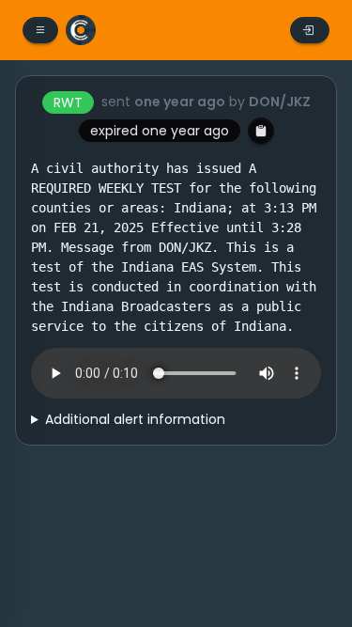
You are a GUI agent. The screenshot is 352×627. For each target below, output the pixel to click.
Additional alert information (135, 419)
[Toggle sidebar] (40, 30)
